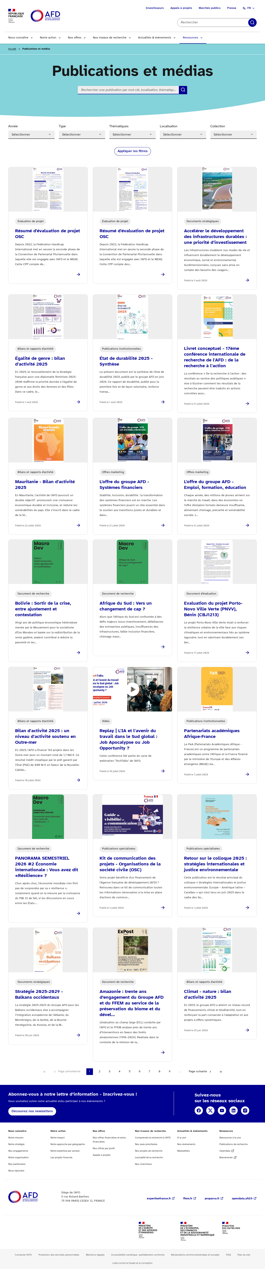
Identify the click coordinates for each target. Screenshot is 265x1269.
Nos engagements (18, 1151)
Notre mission (16, 1137)
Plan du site (243, 1255)
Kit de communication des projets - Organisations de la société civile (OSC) (130, 864)
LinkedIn (233, 1110)
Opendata (224, 1151)
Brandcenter (226, 1157)
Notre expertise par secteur (65, 1151)
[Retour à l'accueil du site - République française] (55, 16)
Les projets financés (61, 1157)
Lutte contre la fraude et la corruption (132, 1263)
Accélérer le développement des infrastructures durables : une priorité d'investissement (215, 237)
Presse (231, 8)
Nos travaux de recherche (109, 37)
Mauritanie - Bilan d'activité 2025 (45, 484)
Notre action (48, 37)
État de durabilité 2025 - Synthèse (126, 361)
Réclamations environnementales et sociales (195, 1255)
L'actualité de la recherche (149, 1157)
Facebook (199, 1110)
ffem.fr (187, 1198)
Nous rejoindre (16, 1170)
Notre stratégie (16, 1144)
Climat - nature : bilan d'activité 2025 (207, 994)
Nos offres (74, 37)
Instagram (245, 1110)
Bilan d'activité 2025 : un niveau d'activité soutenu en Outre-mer (45, 736)
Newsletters (183, 1151)
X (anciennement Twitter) (210, 1110)
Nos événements (186, 1144)
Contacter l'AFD (23, 1255)
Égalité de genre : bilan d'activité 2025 (40, 361)
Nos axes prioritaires (146, 1144)
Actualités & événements (154, 37)
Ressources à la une (230, 1137)
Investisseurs (155, 8)
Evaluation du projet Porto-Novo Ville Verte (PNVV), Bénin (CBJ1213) (213, 609)
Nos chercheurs (143, 1164)
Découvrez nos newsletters (32, 1111)
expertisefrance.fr (159, 1198)
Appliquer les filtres (133, 151)
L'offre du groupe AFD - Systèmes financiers (124, 484)
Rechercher (252, 22)
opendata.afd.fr (242, 1198)
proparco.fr (212, 1198)
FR (249, 8)
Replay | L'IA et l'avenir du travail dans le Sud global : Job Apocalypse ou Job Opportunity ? (128, 739)
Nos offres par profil (104, 1148)
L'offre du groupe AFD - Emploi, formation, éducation (215, 484)
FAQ (228, 1255)
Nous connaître (18, 37)
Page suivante (198, 1071)
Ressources (190, 37)
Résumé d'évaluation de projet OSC (47, 234)
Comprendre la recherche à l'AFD (153, 1137)
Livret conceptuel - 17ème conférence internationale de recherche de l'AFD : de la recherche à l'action (214, 357)
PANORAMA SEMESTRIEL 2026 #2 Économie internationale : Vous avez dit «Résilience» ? (46, 867)
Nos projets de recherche (148, 1151)
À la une (181, 1137)
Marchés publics (209, 8)
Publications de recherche (233, 1144)
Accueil (12, 49)
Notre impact (58, 1137)
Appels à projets (181, 8)
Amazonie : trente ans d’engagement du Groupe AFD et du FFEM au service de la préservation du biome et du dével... (132, 1003)
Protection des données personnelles (59, 1255)
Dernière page (220, 1071)
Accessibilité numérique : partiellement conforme (137, 1255)
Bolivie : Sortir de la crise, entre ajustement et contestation (43, 609)
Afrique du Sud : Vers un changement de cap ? (126, 606)
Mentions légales (95, 1255)
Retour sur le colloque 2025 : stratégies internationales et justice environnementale (215, 864)
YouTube (222, 1110)
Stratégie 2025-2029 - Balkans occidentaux (39, 994)
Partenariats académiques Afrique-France (212, 733)
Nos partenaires (16, 1164)
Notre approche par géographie (68, 1144)
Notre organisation (18, 1157)
